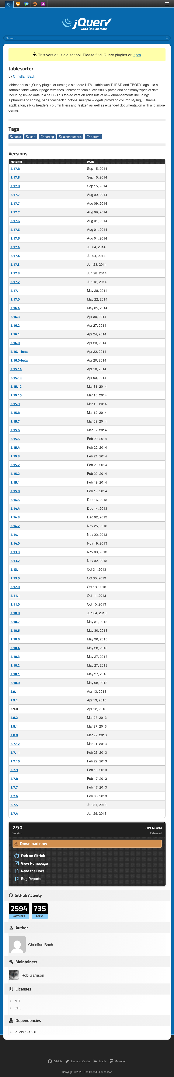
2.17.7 (15, 195)
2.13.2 (15, 561)
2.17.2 (15, 282)
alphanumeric (72, 137)
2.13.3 (15, 552)
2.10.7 (15, 622)
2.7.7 (14, 787)
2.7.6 (14, 796)
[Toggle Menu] (167, 3)
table (17, 137)
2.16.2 (15, 325)
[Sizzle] (35, 3)
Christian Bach (24, 76)
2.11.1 (15, 595)
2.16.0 (15, 343)
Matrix (102, 1061)
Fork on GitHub (33, 856)
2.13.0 (15, 578)
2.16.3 (15, 317)
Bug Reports (31, 879)
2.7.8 (14, 778)
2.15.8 (15, 412)
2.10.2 (15, 665)
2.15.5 (15, 439)
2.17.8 (15, 168)
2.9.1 (14, 691)
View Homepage (34, 863)
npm (137, 54)
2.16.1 (15, 334)
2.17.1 (15, 290)
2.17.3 (15, 264)
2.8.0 (14, 735)
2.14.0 (15, 543)
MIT (17, 1000)
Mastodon (120, 1061)
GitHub (58, 1061)
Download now (33, 843)
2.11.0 (15, 604)
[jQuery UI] (18, 3)
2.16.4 (15, 308)
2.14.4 (15, 508)
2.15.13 (16, 378)
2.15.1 (15, 482)
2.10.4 (15, 648)
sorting (49, 137)
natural (95, 137)
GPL (18, 1008)
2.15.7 (15, 421)
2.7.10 (15, 761)
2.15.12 (16, 386)
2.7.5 (14, 805)
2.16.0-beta (19, 360)
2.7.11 (15, 752)
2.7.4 (14, 813)
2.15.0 (15, 491)
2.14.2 (15, 526)
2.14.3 (15, 517)
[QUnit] (43, 3)
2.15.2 (15, 465)
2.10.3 (15, 656)
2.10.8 (15, 613)
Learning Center (80, 1061)
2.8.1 (14, 726)
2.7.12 (15, 744)
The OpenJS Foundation (98, 1072)
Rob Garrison (32, 975)
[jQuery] (9, 4)
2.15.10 (16, 395)
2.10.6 (15, 630)
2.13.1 (15, 569)
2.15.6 (15, 430)
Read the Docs (33, 871)
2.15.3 (15, 456)
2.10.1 (15, 674)
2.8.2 (14, 717)
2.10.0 (15, 683)
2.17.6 (15, 221)
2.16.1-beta (19, 351)
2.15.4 (15, 447)
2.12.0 (15, 587)
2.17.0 (15, 299)
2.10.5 (15, 639)
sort (32, 137)
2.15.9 (15, 404)
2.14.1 (15, 534)
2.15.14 (16, 369)
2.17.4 (15, 247)
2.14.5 (15, 500)
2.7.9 (14, 770)
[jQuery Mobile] (26, 3)
